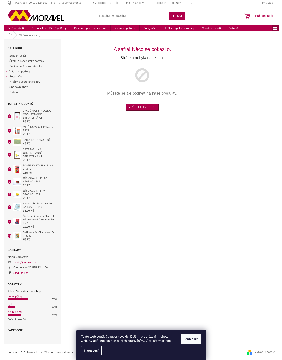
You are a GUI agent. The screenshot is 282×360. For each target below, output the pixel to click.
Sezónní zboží (17, 56)
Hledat (177, 15)
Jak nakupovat (136, 3)
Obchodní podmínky (167, 3)
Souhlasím (191, 339)
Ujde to (12, 304)
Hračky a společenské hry (24, 82)
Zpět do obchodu (142, 107)
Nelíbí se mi (15, 312)
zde (168, 341)
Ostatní (13, 92)
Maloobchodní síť (105, 3)
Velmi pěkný (15, 296)
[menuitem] (16, 28)
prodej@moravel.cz (24, 262)
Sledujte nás (20, 273)
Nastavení (91, 351)
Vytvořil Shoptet (265, 352)
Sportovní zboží (18, 87)
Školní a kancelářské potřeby (26, 61)
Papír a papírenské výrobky (25, 66)
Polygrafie (15, 76)
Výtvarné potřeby (19, 71)
